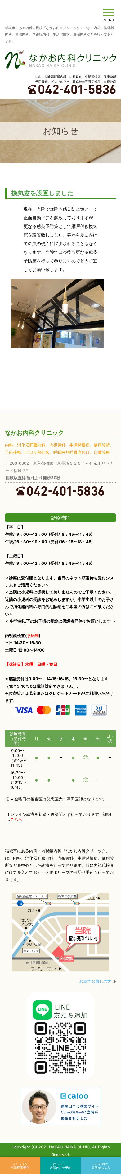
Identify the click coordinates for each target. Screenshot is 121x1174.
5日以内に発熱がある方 (101, 1165)
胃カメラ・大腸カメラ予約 (60, 1165)
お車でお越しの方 (95, 981)
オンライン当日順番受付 (20, 1165)
